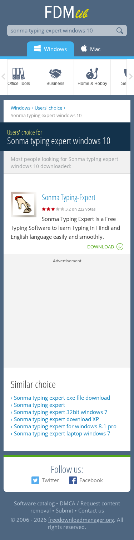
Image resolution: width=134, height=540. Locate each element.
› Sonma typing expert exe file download (60, 397)
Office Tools (19, 83)
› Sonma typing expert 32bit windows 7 (59, 411)
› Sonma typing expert (38, 404)
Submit (64, 510)
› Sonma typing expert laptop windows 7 (60, 433)
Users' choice (48, 108)
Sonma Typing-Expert (68, 197)
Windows (20, 108)
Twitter (50, 480)
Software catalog (34, 503)
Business (55, 83)
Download (100, 246)
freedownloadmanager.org (81, 519)
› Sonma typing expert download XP (55, 419)
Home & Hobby (92, 83)
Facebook (91, 480)
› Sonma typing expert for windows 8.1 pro (63, 426)
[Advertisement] (67, 314)
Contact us (91, 510)
